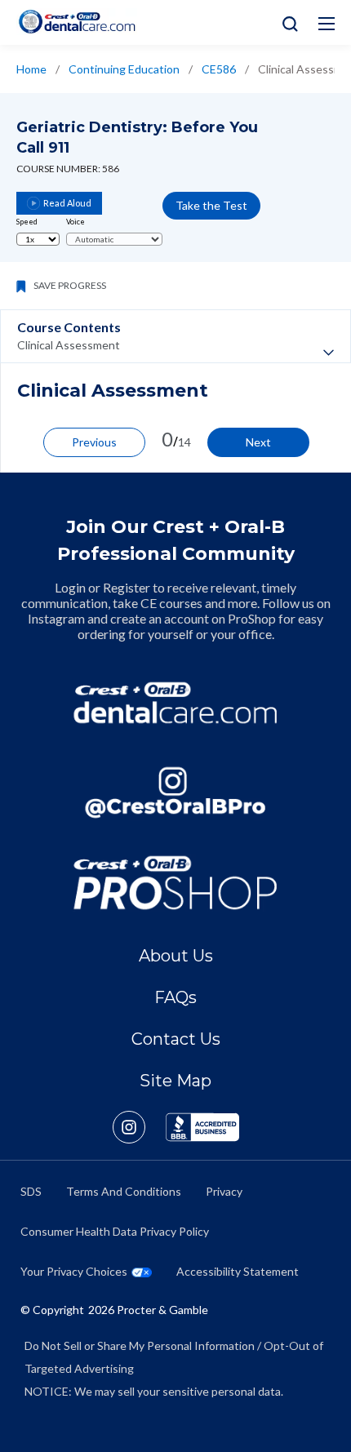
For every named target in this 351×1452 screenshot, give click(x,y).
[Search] (286, 22)
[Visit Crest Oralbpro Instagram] (139, 1127)
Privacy (224, 1191)
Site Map (175, 1080)
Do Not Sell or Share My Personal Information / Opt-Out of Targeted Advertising (173, 1357)
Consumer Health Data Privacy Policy (114, 1231)
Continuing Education (124, 69)
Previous (94, 442)
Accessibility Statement (237, 1271)
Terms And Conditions (123, 1191)
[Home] (76, 21)
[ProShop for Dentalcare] (175, 882)
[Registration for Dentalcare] (175, 703)
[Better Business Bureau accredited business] (202, 1127)
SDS (31, 1191)
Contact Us (175, 1039)
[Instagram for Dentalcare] (175, 792)
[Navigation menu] (326, 23)
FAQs (175, 997)
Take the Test (211, 205)
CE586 (219, 69)
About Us (176, 956)
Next (258, 442)
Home (31, 69)
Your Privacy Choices (73, 1271)
